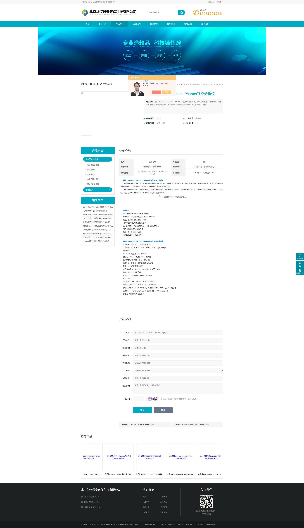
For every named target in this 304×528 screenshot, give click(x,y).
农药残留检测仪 (93, 165)
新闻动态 (137, 24)
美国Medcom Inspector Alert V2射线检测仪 (163, 474)
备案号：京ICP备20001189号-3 (146, 524)
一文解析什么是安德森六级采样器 (95, 211)
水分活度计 (91, 174)
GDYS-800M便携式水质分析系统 (142, 424)
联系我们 (220, 2)
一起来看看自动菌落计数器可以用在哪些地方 (99, 218)
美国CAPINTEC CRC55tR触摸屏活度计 (132, 474)
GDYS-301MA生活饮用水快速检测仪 (195, 424)
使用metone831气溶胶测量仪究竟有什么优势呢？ (101, 207)
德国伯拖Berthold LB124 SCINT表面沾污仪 (194, 474)
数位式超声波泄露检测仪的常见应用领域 (98, 214)
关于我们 (102, 24)
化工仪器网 (198, 524)
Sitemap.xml (210, 524)
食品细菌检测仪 (93, 179)
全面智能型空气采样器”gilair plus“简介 (97, 233)
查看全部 (89, 190)
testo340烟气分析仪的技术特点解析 (96, 241)
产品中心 (120, 24)
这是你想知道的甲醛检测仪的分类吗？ (97, 222)
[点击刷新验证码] (152, 399)
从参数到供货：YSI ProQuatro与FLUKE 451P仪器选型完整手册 (106, 230)
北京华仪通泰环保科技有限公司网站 (100, 2)
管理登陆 (179, 524)
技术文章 (154, 24)
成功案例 (171, 24)
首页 (87, 24)
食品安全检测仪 (92, 159)
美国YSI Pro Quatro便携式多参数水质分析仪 (101, 474)
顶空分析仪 (183, 84)
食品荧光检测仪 (93, 184)
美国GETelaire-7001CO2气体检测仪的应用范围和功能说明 (104, 226)
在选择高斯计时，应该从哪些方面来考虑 (98, 237)
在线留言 (210, 2)
